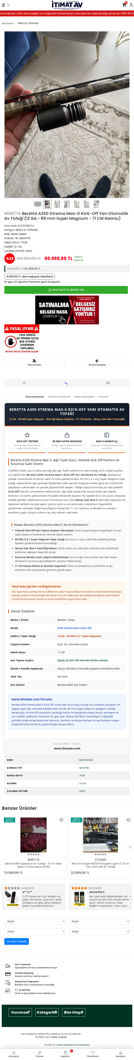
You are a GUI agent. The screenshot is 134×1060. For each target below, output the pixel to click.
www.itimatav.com (67, 748)
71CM (82, 775)
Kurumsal (20, 1012)
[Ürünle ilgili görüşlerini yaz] (25, 383)
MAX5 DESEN (86, 760)
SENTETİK (84, 768)
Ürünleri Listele (17, 941)
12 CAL (82, 783)
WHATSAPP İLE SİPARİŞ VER (68, 290)
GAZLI (82, 791)
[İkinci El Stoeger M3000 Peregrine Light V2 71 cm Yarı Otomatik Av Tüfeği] (33, 835)
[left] (4, 847)
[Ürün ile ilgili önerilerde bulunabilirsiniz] (109, 383)
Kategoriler (47, 1012)
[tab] (34, 396)
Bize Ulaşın (73, 1012)
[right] (130, 847)
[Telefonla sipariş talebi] (67, 383)
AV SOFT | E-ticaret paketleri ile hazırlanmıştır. (67, 1044)
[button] (13, 114)
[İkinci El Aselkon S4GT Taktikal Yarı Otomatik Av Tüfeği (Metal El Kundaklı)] (100, 835)
